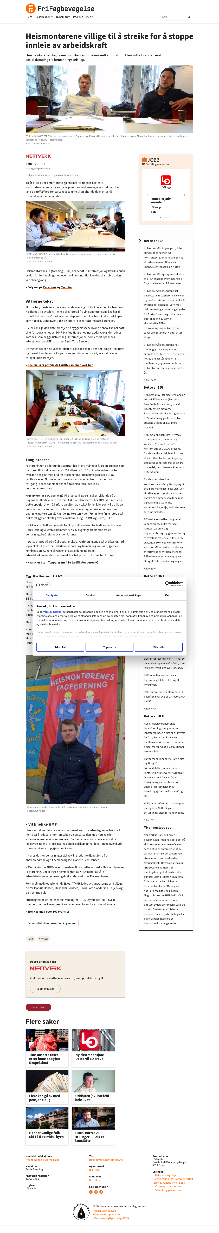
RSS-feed (94, 1170)
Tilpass (107, 647)
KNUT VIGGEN (36, 164)
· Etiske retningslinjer (165, 1175)
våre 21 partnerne (54, 611)
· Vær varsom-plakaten (106, 1214)
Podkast (78, 17)
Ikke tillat (60, 647)
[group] (166, 195)
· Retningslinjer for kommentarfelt (172, 1179)
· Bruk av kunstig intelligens (168, 1183)
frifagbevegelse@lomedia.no (42, 1160)
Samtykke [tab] (52, 595)
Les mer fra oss (45, 989)
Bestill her (95, 1180)
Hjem (29, 17)
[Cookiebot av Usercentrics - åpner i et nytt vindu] (168, 584)
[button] (184, 195)
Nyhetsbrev (63, 17)
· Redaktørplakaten (104, 1211)
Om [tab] (167, 595)
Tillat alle (158, 647)
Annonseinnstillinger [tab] (128, 595)
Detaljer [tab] (90, 595)
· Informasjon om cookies (167, 1186)
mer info (49, 632)
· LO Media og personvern (167, 1190)
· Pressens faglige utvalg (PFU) (111, 1218)
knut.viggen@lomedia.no (38, 168)
